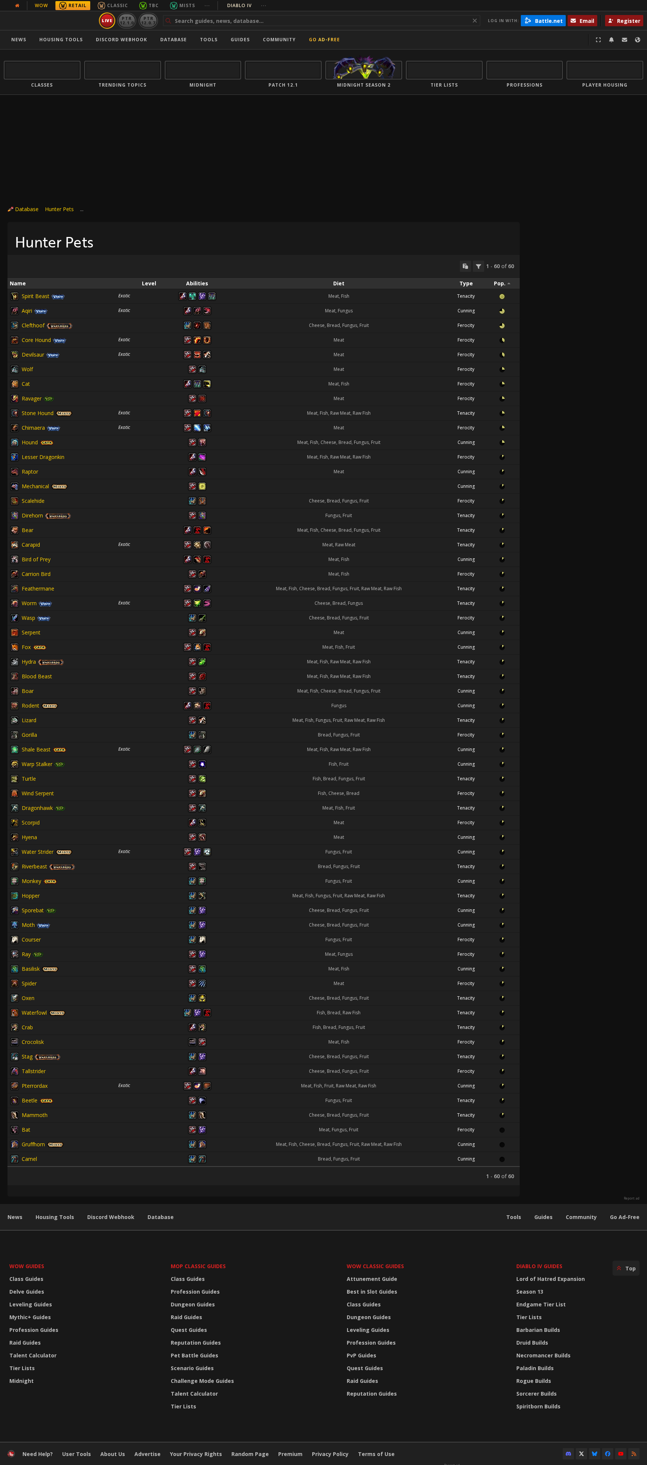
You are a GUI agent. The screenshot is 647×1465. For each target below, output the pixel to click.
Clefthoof (33, 325)
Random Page (250, 1454)
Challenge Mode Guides (202, 1380)
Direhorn (32, 515)
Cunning (466, 310)
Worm (29, 603)
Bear (27, 530)
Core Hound (36, 339)
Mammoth (35, 1115)
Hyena (29, 837)
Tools (513, 1217)
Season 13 (529, 1291)
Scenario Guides (192, 1368)
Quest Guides (189, 1329)
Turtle (29, 778)
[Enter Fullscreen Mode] (598, 39)
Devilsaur (33, 354)
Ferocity (466, 325)
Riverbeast (34, 866)
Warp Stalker (37, 764)
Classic (117, 5)
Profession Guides (33, 1329)
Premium (290, 1454)
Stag (27, 1056)
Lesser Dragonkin (43, 456)
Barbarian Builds (538, 1329)
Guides (240, 39)
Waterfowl (34, 1012)
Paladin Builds (535, 1368)
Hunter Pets (59, 209)
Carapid (31, 544)
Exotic (124, 295)
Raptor (30, 471)
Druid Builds (532, 1342)
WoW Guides (26, 1266)
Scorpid (31, 822)
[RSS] (634, 1453)
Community (279, 39)
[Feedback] (624, 39)
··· (207, 5)
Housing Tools (55, 1217)
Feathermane (38, 588)
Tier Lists (22, 1368)
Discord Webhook (121, 39)
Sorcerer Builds (536, 1393)
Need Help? (37, 1454)
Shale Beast (36, 749)
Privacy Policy (330, 1454)
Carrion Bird (36, 573)
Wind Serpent (38, 793)
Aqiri (27, 310)
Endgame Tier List (541, 1304)
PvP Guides (361, 1355)
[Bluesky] (594, 1453)
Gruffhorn (33, 1144)
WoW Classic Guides (375, 1266)
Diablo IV (247, 5)
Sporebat (33, 910)
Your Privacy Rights (196, 1454)
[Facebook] (607, 1453)
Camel (29, 1158)
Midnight (21, 1380)
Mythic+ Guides (30, 1317)
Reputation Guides (196, 1342)
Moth (28, 924)
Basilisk (31, 968)
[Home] (50, 20)
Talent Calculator (33, 1355)
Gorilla (29, 734)
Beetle (29, 1100)
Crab (27, 1027)
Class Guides (26, 1278)
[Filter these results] (478, 266)
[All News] (17, 5)
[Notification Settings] (611, 39)
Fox (26, 647)
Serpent (31, 632)
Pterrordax (35, 1085)
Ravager (32, 398)
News (18, 39)
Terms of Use (376, 1454)
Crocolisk (33, 1041)
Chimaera (33, 427)
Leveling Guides (30, 1304)
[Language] (637, 39)
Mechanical (35, 486)
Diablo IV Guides (539, 1266)
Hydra (29, 661)
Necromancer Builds (543, 1355)
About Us (112, 1454)
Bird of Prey (36, 559)
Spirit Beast (35, 296)
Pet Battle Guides (194, 1355)
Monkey (31, 881)
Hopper (31, 895)
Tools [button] (209, 39)
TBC (154, 5)
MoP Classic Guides (198, 1266)
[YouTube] (620, 1453)
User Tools (76, 1454)
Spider (29, 983)
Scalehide (33, 500)
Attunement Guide (372, 1278)
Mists (187, 5)
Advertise (147, 1454)
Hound (30, 442)
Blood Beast (37, 676)
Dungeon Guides (193, 1304)
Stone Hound (38, 413)
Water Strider (38, 851)
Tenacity (466, 296)
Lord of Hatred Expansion (550, 1278)
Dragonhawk (37, 807)
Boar (28, 690)
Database (173, 39)
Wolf (27, 369)
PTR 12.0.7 (148, 20)
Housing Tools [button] (61, 39)
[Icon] (14, 296)
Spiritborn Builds (538, 1406)
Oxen (28, 998)
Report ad (632, 1198)
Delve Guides (26, 1291)
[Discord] (568, 1453)
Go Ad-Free (324, 39)
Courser (31, 939)
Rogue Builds (533, 1380)
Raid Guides (25, 1342)
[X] (581, 1453)
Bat (26, 1129)
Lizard (29, 720)
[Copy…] (465, 266)
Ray (26, 954)
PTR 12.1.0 (127, 20)
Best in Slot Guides (372, 1291)
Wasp (28, 617)
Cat (26, 383)
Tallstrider (34, 1071)
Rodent (30, 705)
